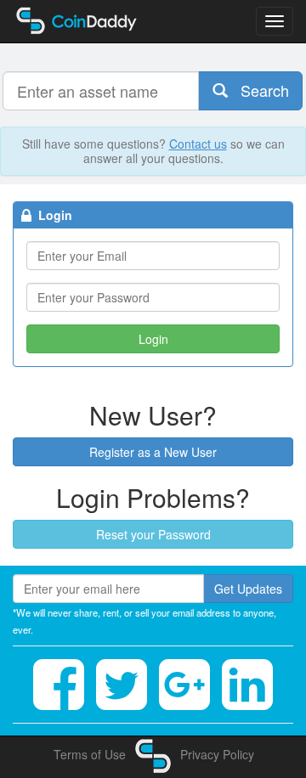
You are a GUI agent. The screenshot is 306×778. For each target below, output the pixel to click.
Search (258, 90)
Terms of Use (90, 754)
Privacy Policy (217, 754)
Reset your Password (153, 534)
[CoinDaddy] (153, 754)
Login (153, 338)
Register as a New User (153, 451)
